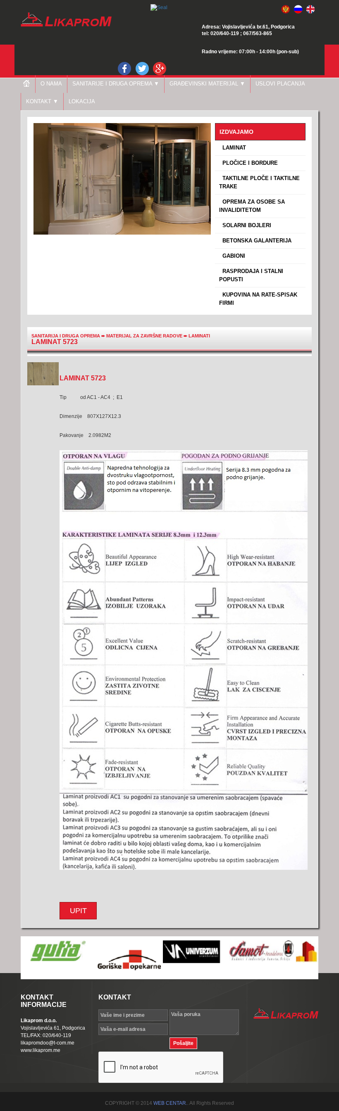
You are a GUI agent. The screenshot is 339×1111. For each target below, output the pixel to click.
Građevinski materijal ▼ (207, 84)
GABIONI (232, 256)
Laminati (199, 335)
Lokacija (82, 101)
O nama (51, 84)
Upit (78, 911)
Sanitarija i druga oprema (65, 335)
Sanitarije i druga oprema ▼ (115, 84)
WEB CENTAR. (170, 1103)
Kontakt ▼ (42, 101)
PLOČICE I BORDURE (248, 163)
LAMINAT (232, 148)
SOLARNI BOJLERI (245, 225)
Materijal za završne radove (145, 335)
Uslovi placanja (280, 84)
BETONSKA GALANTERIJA (255, 240)
